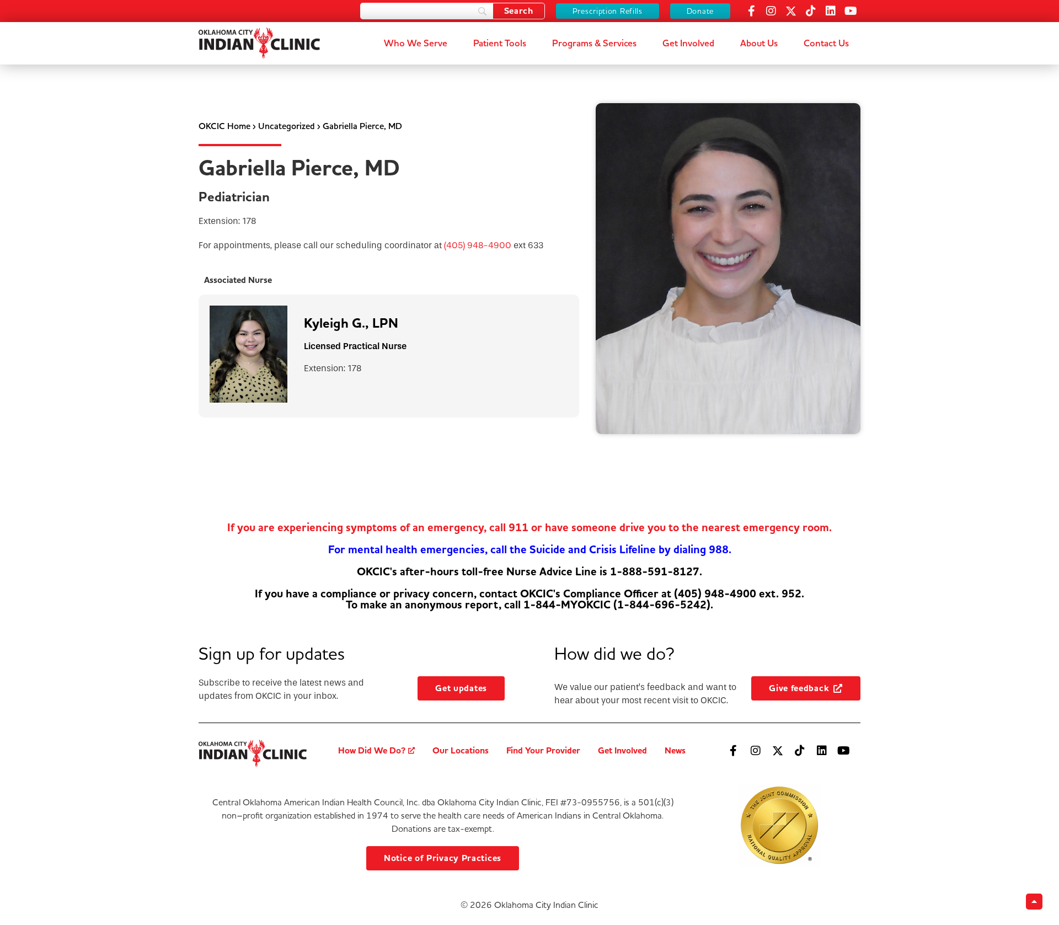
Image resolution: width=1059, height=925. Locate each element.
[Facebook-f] (751, 11)
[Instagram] (771, 11)
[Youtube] (850, 11)
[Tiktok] (811, 11)
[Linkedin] (831, 11)
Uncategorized (286, 126)
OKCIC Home (224, 126)
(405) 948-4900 (477, 245)
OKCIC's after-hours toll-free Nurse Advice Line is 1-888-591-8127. (529, 571)
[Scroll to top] (1034, 902)
